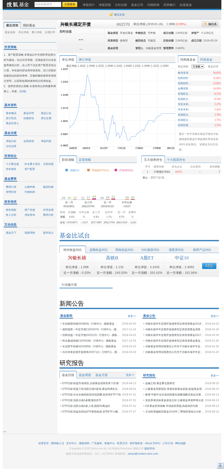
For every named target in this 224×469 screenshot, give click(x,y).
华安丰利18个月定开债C (185, 104)
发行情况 (11, 118)
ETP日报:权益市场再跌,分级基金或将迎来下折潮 (90, 383)
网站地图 (180, 443)
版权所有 (149, 448)
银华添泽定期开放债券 (185, 72)
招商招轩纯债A (185, 83)
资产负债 (29, 209)
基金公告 (46, 113)
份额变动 (28, 118)
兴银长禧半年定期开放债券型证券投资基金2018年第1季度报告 (174, 323)
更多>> (132, 316)
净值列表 (46, 141)
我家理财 (29, 232)
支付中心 (71, 443)
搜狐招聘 (84, 443)
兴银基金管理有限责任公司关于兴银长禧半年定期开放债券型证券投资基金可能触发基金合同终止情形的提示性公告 (174, 352)
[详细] (22, 91)
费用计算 (11, 186)
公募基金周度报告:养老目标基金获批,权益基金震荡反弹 (174, 388)
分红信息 (11, 146)
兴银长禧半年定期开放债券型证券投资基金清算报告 (174, 329)
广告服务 (97, 443)
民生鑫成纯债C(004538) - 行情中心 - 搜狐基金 (89, 340)
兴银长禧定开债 (75, 24)
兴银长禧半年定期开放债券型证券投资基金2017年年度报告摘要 (174, 335)
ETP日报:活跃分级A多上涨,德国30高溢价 (86, 405)
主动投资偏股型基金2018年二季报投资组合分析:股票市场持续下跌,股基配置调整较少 (174, 411)
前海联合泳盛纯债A (185, 93)
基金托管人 (12, 123)
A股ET (147, 257)
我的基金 (29, 25)
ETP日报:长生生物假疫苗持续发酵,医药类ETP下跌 (91, 394)
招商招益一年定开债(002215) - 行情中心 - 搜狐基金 (91, 335)
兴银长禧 (77, 257)
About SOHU (152, 443)
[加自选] (210, 24)
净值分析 (11, 141)
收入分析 (11, 214)
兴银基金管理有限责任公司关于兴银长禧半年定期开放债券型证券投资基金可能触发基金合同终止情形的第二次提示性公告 (174, 346)
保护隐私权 (136, 443)
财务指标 (11, 209)
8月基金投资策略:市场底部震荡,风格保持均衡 (171, 405)
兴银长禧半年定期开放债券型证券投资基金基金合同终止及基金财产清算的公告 (174, 340)
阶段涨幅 (68, 159)
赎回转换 (48, 186)
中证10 (182, 257)
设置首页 (43, 443)
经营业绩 (48, 209)
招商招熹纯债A (185, 125)
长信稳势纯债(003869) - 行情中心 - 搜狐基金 (88, 323)
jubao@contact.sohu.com (143, 453)
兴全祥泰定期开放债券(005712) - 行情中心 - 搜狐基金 (91, 352)
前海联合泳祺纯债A (185, 120)
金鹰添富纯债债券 (185, 88)
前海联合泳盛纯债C (185, 99)
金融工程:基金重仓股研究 (160, 383)
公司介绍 (168, 443)
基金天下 (11, 232)
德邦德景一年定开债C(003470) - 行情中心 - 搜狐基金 (91, 329)
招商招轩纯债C (185, 78)
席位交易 (46, 118)
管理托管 (11, 191)
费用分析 (48, 214)
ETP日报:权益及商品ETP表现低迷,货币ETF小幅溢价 (91, 411)
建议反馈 (119, 14)
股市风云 (48, 232)
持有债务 (11, 169)
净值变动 (29, 214)
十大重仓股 (12, 164)
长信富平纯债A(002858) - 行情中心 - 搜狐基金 (89, 346)
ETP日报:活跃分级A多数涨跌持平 (81, 400)
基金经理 (28, 113)
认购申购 (29, 186)
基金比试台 (75, 235)
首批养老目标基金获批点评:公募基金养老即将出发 (174, 400)
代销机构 (29, 191)
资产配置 (29, 169)
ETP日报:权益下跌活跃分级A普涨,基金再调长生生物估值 (91, 388)
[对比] (209, 266)
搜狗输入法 (57, 443)
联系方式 (122, 443)
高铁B (112, 257)
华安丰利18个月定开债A (185, 109)
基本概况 (11, 113)
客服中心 (109, 443)
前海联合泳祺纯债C (185, 114)
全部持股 (48, 164)
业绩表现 (28, 141)
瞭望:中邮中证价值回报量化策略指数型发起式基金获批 (174, 394)
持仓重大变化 (32, 164)
